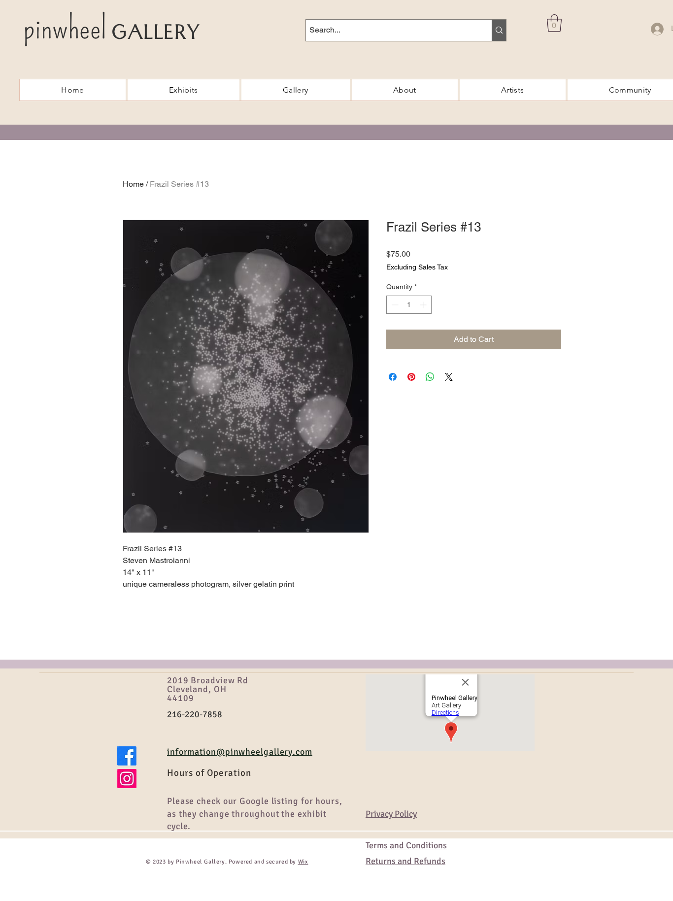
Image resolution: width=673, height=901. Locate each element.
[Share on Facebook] (393, 377)
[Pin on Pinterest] (411, 377)
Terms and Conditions (406, 845)
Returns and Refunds (405, 861)
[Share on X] (449, 377)
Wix (303, 862)
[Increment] (424, 304)
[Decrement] (394, 304)
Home (133, 184)
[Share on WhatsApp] (430, 377)
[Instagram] (126, 778)
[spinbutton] (409, 304)
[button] (554, 23)
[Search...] (499, 30)
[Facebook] (126, 756)
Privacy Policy (391, 813)
